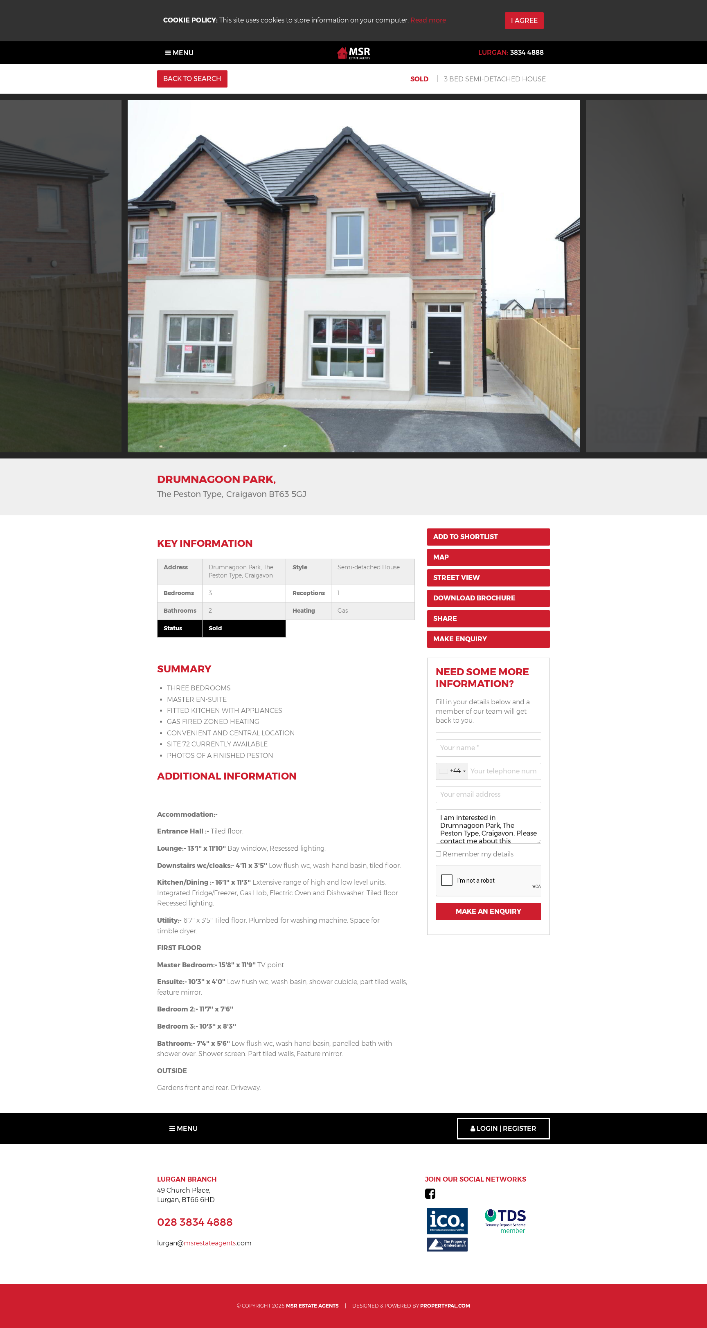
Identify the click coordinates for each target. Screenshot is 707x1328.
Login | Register (505, 1129)
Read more (428, 20)
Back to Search (192, 79)
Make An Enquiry (488, 911)
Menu (182, 53)
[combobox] (452, 771)
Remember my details (477, 854)
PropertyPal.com (445, 1306)
